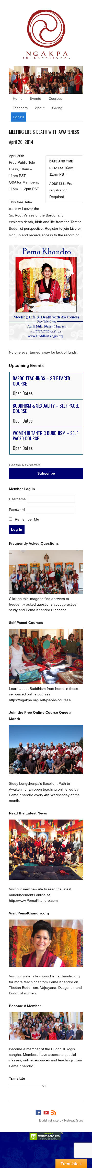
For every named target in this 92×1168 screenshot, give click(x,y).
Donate (19, 117)
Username (17, 499)
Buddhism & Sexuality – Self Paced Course (46, 408)
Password (17, 510)
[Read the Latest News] (46, 850)
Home (17, 98)
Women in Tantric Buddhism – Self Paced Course (45, 436)
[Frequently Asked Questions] (46, 593)
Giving (57, 108)
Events (35, 98)
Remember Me (26, 519)
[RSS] (54, 1111)
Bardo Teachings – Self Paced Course (41, 381)
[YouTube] (46, 1111)
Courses (55, 98)
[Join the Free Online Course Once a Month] (46, 749)
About (39, 108)
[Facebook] (38, 1111)
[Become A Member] (46, 1026)
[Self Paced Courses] (46, 683)
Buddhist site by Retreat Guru (61, 1120)
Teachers (20, 108)
